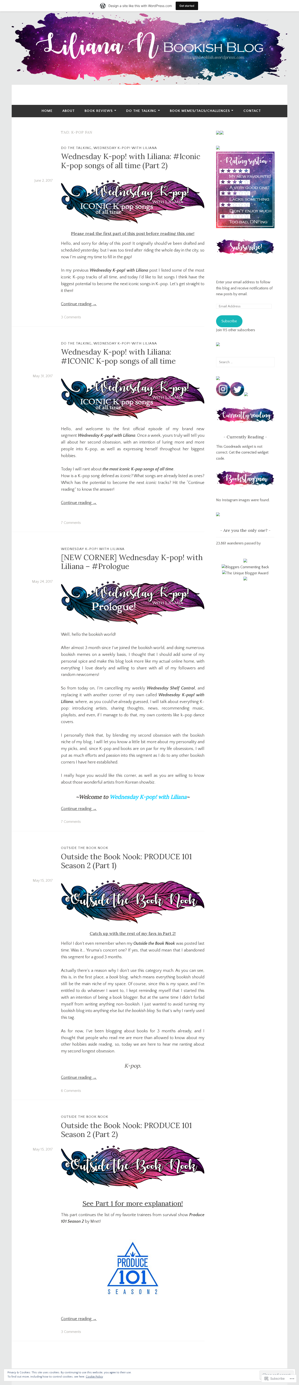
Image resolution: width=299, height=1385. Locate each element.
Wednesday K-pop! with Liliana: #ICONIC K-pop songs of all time (118, 356)
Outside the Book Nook (84, 848)
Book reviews (99, 111)
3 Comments (71, 317)
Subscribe (229, 321)
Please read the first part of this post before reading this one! (132, 233)
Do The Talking (141, 111)
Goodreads (232, 446)
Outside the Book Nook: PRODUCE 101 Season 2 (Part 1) (126, 861)
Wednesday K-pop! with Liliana (125, 148)
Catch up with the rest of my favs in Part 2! (133, 933)
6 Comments (71, 1091)
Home (47, 111)
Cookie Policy (94, 1376)
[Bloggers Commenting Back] (245, 567)
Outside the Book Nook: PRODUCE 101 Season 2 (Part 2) (126, 1130)
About (68, 111)
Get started (186, 5)
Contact (252, 111)
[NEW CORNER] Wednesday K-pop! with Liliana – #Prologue (132, 562)
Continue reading (79, 304)
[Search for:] (245, 362)
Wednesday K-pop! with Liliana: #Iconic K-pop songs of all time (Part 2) (130, 161)
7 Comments (71, 523)
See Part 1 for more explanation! (132, 1203)
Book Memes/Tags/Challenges (200, 111)
